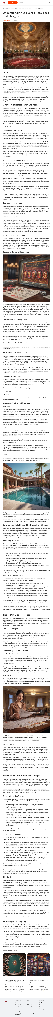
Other (16, 8)
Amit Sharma (7, 20)
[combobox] (34, 3)
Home (4, 8)
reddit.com (8, 933)
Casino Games (10, 8)
